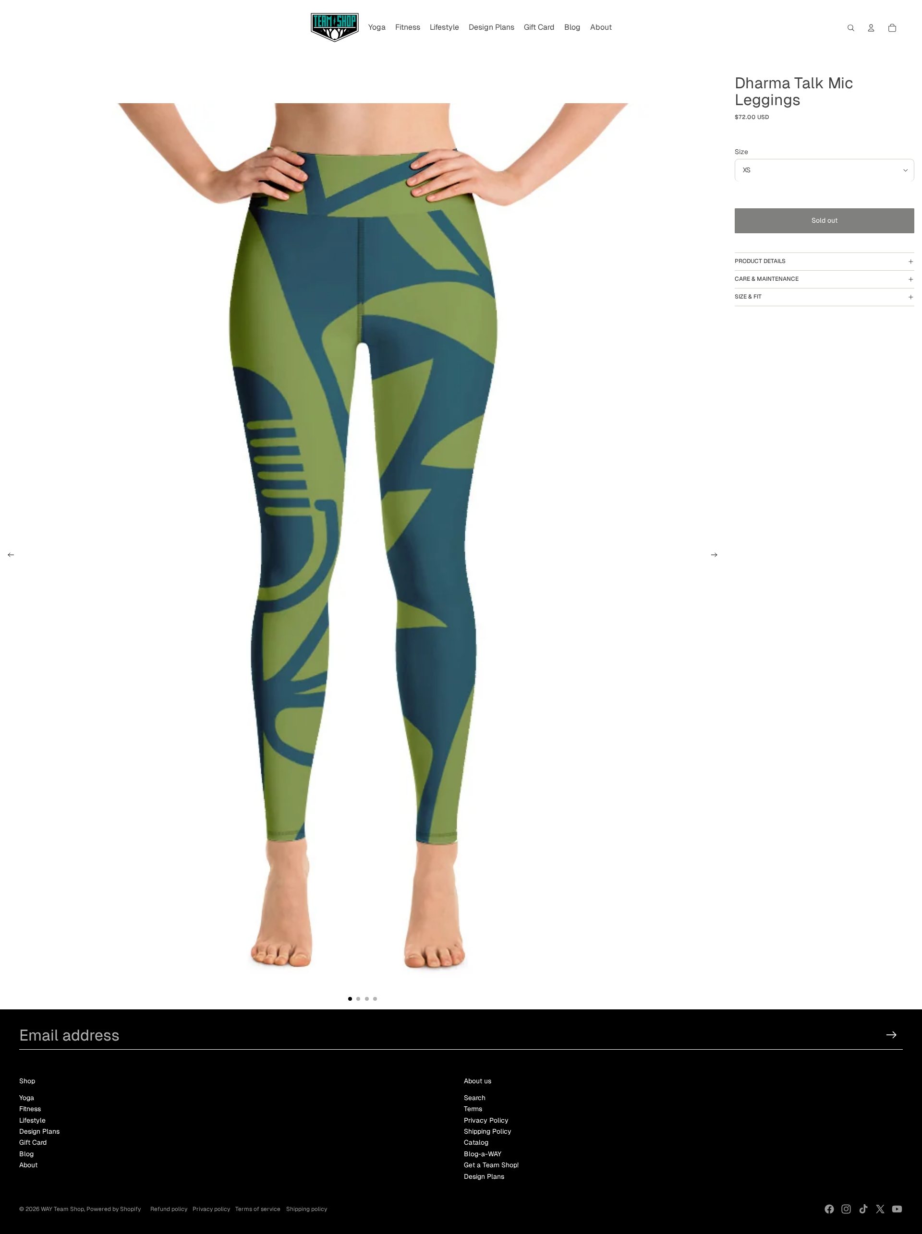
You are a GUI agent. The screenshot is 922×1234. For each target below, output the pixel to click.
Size (741, 151)
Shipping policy (306, 1209)
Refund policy (168, 1209)
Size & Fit (748, 296)
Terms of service (257, 1209)
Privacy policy (211, 1209)
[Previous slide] (8, 556)
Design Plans (39, 1131)
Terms (473, 1108)
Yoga (26, 1097)
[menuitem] (377, 27)
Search (474, 1097)
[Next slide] (717, 556)
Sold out (824, 220)
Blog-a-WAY (482, 1154)
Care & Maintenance (767, 279)
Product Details (760, 261)
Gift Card (33, 1142)
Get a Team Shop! (491, 1165)
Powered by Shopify (113, 1209)
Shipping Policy (487, 1131)
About (28, 1165)
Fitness (30, 1108)
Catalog (476, 1142)
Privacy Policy (486, 1120)
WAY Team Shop (62, 1209)
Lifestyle (32, 1120)
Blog (26, 1154)
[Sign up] (891, 1035)
